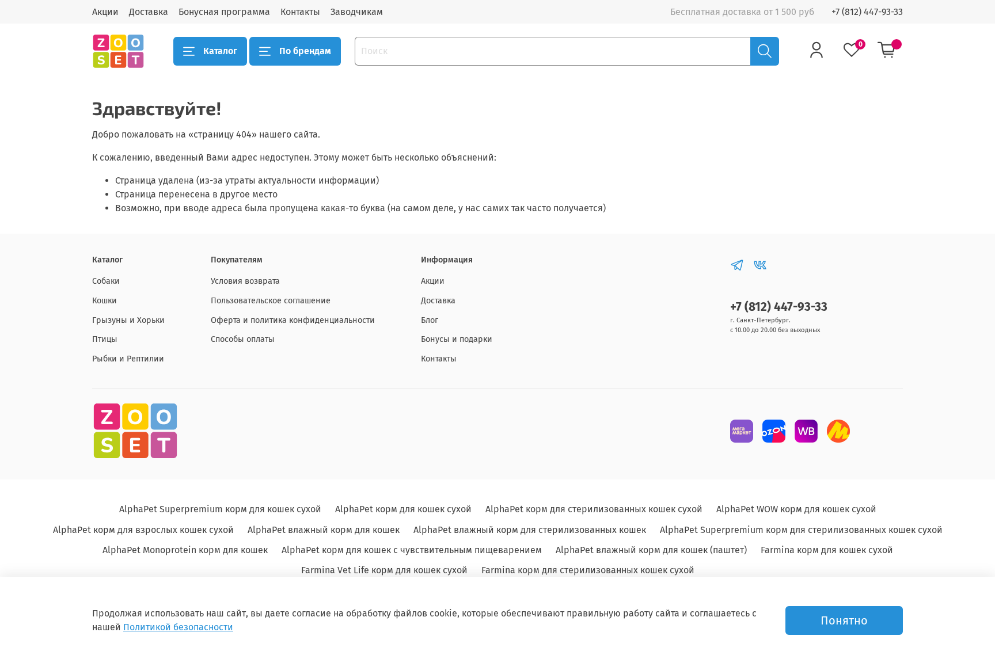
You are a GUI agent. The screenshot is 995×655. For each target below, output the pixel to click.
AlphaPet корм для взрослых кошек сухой (143, 529)
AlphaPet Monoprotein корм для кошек (185, 549)
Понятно (844, 620)
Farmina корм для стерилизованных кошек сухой (587, 570)
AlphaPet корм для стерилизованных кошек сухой (593, 509)
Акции (105, 11)
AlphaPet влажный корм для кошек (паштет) (651, 549)
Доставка (148, 11)
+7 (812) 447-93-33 (867, 11)
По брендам (305, 50)
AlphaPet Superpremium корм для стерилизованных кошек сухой (801, 529)
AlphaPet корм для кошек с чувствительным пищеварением (412, 549)
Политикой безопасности (178, 627)
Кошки (104, 301)
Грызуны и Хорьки (128, 320)
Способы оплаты (243, 339)
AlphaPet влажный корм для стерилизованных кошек (529, 529)
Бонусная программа (224, 11)
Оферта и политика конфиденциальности (293, 320)
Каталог (220, 50)
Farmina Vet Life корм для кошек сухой (384, 570)
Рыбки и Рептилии (128, 359)
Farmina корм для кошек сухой (827, 549)
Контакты (300, 11)
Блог (429, 320)
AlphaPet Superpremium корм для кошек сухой (220, 509)
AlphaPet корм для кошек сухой (403, 509)
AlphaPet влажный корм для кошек (324, 529)
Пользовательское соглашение (271, 301)
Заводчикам (357, 11)
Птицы (104, 339)
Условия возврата (245, 281)
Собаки (106, 281)
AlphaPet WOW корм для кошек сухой (796, 509)
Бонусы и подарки (456, 339)
